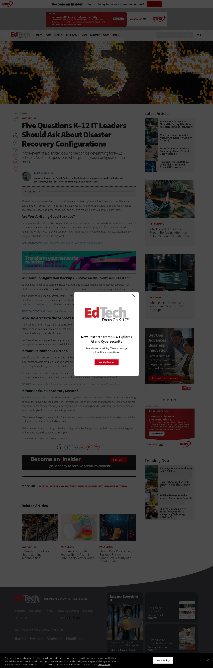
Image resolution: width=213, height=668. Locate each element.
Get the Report (106, 362)
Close (133, 295)
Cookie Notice (104, 664)
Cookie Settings (163, 660)
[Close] (207, 660)
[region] (106, 660)
